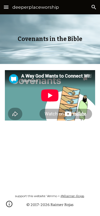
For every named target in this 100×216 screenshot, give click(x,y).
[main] (50, 39)
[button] (6, 7)
